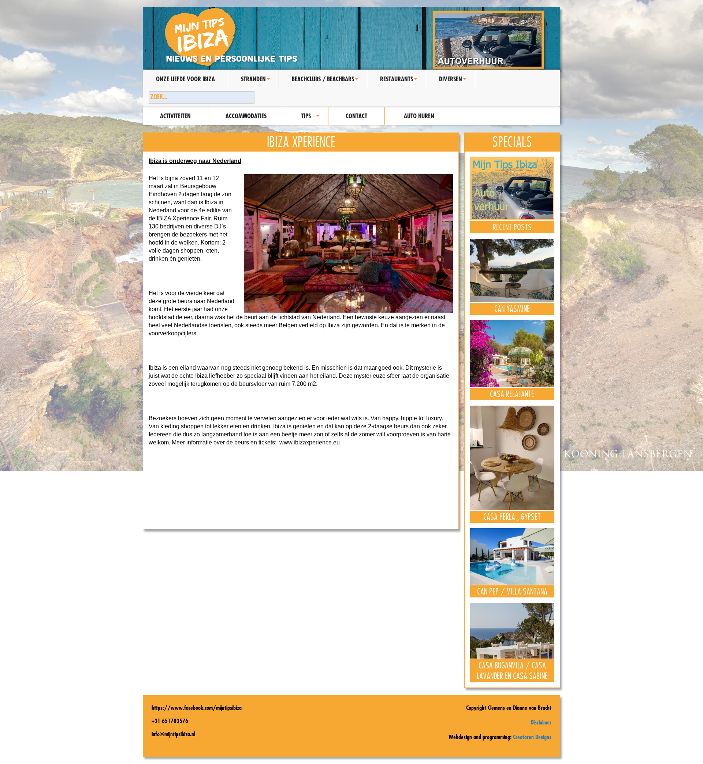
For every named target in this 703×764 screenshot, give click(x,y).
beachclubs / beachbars (326, 81)
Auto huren (419, 116)
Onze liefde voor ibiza (185, 79)
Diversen (453, 81)
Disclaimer (541, 722)
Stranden (256, 81)
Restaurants (399, 81)
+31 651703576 (170, 720)
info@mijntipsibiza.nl (173, 734)
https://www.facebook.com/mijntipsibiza (197, 707)
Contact (356, 116)
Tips (311, 118)
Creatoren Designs (532, 737)
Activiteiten (175, 116)
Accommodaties (246, 116)
